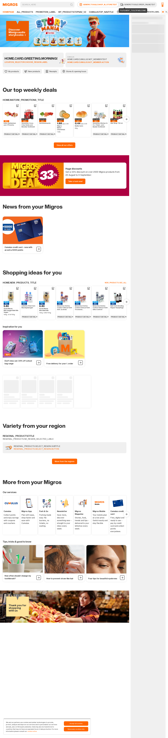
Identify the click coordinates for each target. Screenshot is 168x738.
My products (13, 71)
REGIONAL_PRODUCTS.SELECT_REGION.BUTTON (36, 449)
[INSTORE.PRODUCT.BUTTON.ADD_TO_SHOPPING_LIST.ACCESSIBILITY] (17, 105)
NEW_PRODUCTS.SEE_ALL (115, 283)
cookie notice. (32, 731)
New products (34, 71)
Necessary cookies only (76, 729)
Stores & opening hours (76, 71)
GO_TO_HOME (10, 5)
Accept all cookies (76, 723)
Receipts (53, 71)
